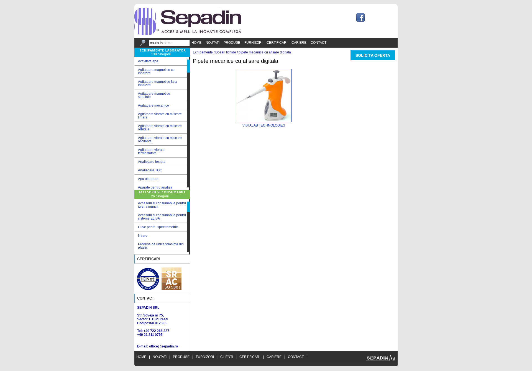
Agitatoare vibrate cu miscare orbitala (158, 127)
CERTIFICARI (277, 43)
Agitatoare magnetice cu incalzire (154, 71)
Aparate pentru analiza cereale (153, 189)
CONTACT (318, 43)
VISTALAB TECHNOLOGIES (263, 125)
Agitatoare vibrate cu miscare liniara (158, 115)
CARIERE (298, 43)
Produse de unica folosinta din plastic (161, 245)
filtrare (142, 236)
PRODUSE (232, 43)
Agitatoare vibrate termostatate (149, 151)
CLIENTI (226, 357)
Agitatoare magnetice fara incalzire (155, 83)
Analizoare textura (149, 162)
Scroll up (188, 58)
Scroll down (188, 188)
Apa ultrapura (146, 179)
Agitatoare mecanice (151, 106)
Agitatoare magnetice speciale (152, 95)
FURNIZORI (253, 43)
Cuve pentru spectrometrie (158, 227)
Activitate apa (146, 61)
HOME (196, 43)
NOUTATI (212, 43)
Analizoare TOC (148, 170)
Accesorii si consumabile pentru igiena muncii (162, 204)
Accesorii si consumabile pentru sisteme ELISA (162, 216)
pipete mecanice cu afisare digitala (265, 52)
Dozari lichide (225, 52)
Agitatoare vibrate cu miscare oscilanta (158, 139)
